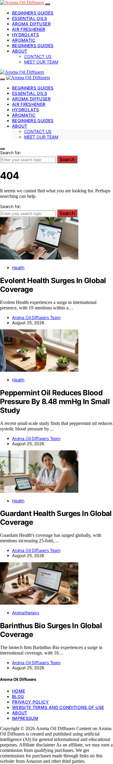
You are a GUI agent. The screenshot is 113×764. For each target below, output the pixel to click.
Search (67, 159)
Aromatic (24, 40)
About (19, 51)
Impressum (25, 718)
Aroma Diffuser (31, 23)
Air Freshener (29, 29)
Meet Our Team (41, 61)
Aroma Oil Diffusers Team (36, 317)
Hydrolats (25, 34)
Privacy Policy (30, 701)
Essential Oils (29, 18)
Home (18, 691)
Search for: (10, 152)
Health (18, 267)
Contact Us (38, 56)
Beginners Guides (33, 12)
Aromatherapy (25, 612)
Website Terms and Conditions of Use (58, 707)
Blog (18, 696)
